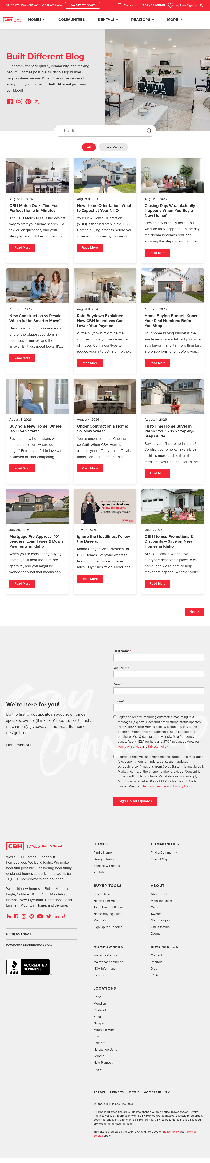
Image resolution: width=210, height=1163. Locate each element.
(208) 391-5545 (153, 5)
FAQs (154, 975)
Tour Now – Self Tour (108, 907)
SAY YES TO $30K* (82, 5)
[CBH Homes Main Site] (12, 19)
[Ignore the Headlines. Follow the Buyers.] (105, 542)
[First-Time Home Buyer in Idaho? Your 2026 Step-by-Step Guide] (172, 431)
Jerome (99, 1056)
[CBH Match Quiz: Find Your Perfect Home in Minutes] (37, 210)
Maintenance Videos (108, 962)
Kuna (97, 1017)
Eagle (98, 1069)
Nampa (99, 1023)
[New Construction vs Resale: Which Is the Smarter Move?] (37, 321)
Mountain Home (105, 1030)
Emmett (99, 1043)
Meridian (100, 1004)
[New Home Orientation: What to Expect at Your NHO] (105, 210)
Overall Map (159, 859)
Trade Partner (113, 147)
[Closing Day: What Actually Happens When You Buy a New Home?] (172, 210)
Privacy (117, 1092)
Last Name (121, 668)
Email (118, 684)
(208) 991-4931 (18, 934)
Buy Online (102, 894)
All (89, 147)
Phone (118, 701)
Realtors (140, 20)
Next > (194, 612)
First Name (122, 651)
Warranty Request (106, 955)
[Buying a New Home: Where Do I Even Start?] (37, 431)
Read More (22, 248)
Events (155, 934)
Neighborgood (161, 920)
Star (96, 1036)
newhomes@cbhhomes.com (29, 945)
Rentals (106, 20)
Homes (35, 20)
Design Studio (104, 859)
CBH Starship (160, 927)
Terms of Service (129, 746)
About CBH (159, 894)
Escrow (99, 975)
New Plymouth (104, 1063)
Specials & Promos (107, 866)
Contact (156, 955)
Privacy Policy (158, 746)
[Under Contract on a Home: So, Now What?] (105, 431)
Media (134, 1092)
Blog (154, 969)
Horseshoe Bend (105, 1049)
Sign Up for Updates (108, 927)
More (172, 20)
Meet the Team (161, 901)
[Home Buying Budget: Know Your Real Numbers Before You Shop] (172, 321)
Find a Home (103, 853)
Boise (98, 997)
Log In (186, 5)
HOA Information (106, 969)
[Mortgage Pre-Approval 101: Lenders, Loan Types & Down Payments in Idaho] (37, 542)
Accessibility (157, 1092)
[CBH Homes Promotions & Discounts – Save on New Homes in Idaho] (172, 542)
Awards (156, 914)
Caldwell (100, 1010)
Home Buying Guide (108, 914)
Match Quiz (102, 920)
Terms (99, 1092)
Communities (71, 20)
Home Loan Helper (107, 901)
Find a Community (164, 853)
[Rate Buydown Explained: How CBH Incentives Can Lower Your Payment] (105, 321)
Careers (156, 907)
